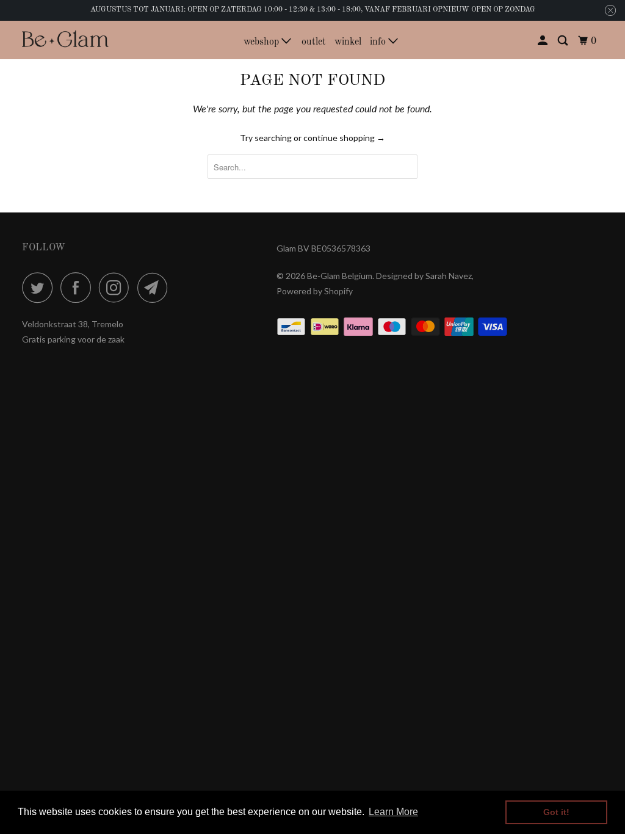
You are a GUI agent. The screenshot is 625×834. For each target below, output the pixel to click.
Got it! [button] (556, 812)
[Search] (563, 41)
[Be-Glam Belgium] (65, 40)
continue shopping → (344, 137)
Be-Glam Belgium (339, 275)
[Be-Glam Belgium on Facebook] (78, 287)
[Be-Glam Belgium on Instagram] (117, 287)
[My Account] (543, 41)
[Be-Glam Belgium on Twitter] (40, 287)
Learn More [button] (393, 812)
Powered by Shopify (314, 291)
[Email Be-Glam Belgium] (155, 287)
